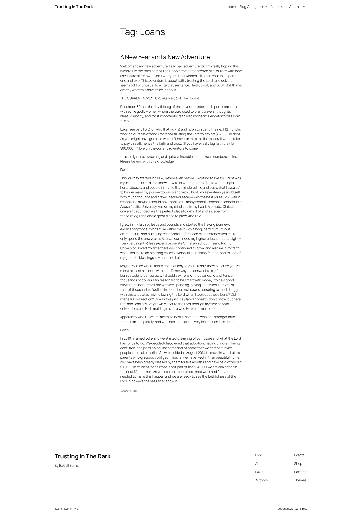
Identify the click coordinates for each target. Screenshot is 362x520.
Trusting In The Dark (74, 6)
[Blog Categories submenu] (266, 7)
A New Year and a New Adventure (165, 56)
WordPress (301, 508)
